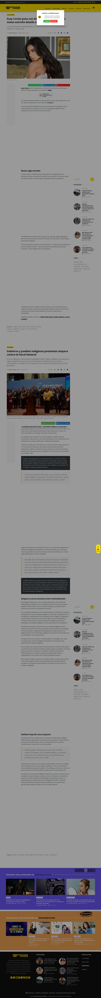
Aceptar (47, 21)
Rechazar (54, 21)
